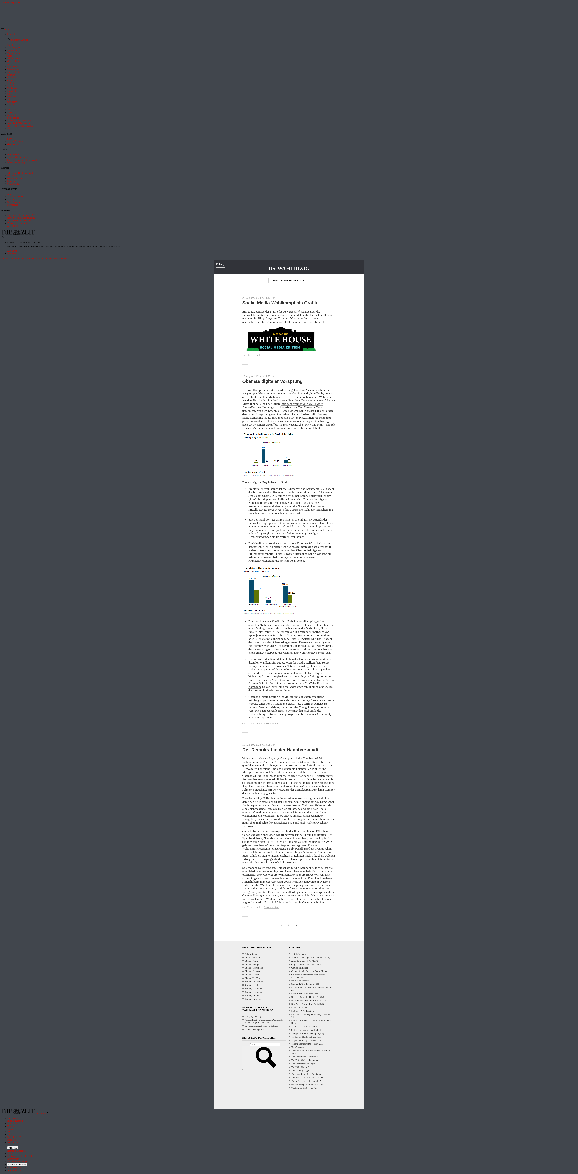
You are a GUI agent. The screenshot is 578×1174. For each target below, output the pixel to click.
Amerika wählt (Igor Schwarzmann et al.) (310, 957)
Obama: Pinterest (253, 971)
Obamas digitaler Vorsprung (272, 381)
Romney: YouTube (253, 999)
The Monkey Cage (300, 1070)
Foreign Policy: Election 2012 (305, 984)
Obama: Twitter (252, 974)
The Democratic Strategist (303, 1063)
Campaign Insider (299, 968)
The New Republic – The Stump (306, 1074)
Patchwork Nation (299, 1007)
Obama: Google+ (253, 964)
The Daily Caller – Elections (304, 1060)
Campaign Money (253, 1016)
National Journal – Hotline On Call (307, 997)
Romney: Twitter (252, 995)
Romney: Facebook (254, 981)
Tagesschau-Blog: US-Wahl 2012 (306, 1040)
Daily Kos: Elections (301, 981)
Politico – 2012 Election (302, 1011)
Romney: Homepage (254, 992)
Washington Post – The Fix (304, 1088)
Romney (293, 710)
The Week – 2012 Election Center (307, 1077)
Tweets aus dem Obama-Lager (271, 642)
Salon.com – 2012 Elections (304, 1026)
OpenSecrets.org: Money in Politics (261, 1026)
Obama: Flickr (251, 961)
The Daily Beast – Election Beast (306, 1057)
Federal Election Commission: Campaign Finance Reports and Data (264, 1021)
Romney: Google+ (253, 988)
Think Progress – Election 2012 (306, 1081)
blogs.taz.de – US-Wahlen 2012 (306, 964)
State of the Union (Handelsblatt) (306, 1030)
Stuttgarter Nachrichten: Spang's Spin (308, 1033)
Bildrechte (12, 1148)
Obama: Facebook (253, 957)
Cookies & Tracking (17, 1164)
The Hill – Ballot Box (301, 1067)
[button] (5, 29)
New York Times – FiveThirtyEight (307, 1004)
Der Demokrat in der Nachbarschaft (280, 749)
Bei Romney (256, 645)
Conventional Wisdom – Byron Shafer (309, 971)
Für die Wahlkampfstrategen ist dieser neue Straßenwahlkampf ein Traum (282, 846)
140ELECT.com (298, 954)
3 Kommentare (271, 723)
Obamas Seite (256, 683)
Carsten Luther (255, 355)
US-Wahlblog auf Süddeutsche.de (307, 1084)
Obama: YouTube (253, 978)
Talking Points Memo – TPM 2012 (307, 1044)
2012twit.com (251, 954)
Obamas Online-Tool (262, 775)
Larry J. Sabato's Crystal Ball (304, 993)
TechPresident (297, 1047)
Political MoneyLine (254, 1029)
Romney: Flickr (252, 985)
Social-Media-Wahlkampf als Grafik (279, 302)
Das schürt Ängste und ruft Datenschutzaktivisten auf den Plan (286, 876)
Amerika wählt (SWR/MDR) (304, 961)
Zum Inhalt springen (10, 2)
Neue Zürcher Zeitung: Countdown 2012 (310, 1000)
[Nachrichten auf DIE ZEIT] (18, 234)
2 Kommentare (271, 907)
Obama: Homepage (254, 968)
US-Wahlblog (289, 268)
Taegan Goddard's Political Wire (306, 1037)
